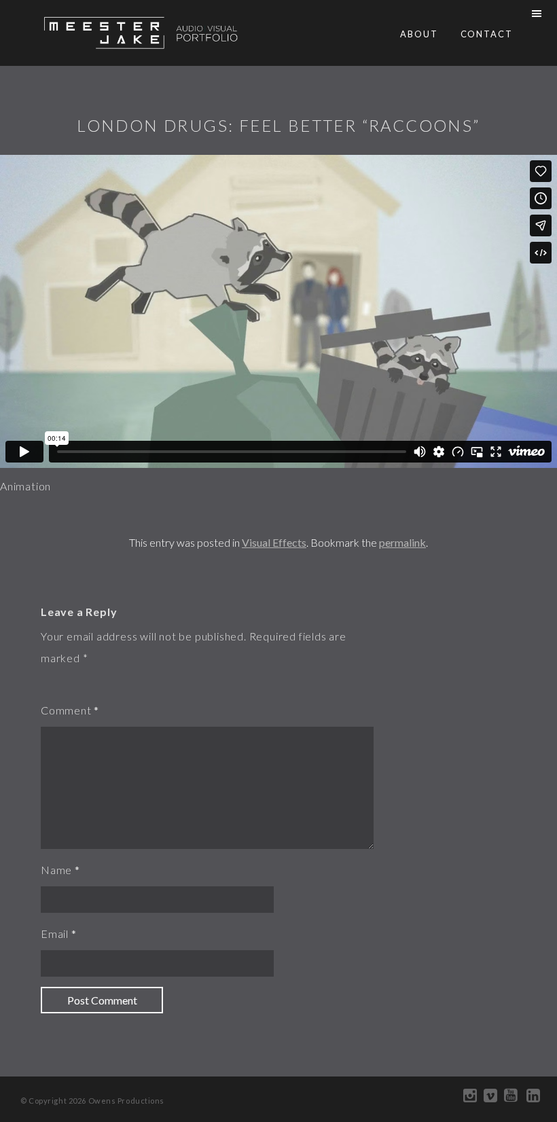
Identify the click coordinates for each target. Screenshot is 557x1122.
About (419, 34)
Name (56, 869)
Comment (66, 710)
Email (55, 933)
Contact (487, 34)
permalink (402, 542)
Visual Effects (274, 542)
